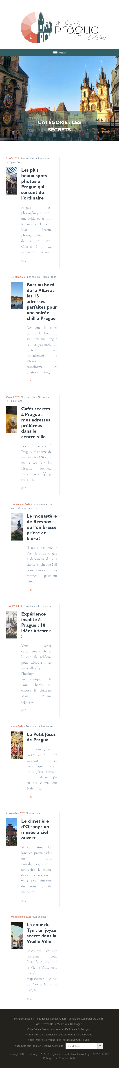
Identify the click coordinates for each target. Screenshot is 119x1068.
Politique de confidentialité (51, 1018)
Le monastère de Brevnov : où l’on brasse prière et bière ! (42, 527)
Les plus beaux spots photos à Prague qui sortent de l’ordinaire (34, 184)
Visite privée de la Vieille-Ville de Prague (59, 1024)
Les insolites (28, 158)
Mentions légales (24, 1018)
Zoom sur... (32, 726)
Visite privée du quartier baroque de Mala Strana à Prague (58, 1034)
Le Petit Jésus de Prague (41, 737)
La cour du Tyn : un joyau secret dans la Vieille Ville (41, 933)
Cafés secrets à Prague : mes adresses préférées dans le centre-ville (35, 422)
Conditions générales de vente (86, 1018)
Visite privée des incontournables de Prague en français (58, 1029)
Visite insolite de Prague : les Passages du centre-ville (58, 1039)
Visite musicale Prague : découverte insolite (38, 1045)
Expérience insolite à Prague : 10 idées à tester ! (36, 625)
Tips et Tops (15, 162)
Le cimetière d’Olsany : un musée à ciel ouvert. (35, 829)
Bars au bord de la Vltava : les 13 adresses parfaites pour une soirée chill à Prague (42, 301)
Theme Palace (100, 1054)
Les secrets (33, 277)
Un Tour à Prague (59, 28)
